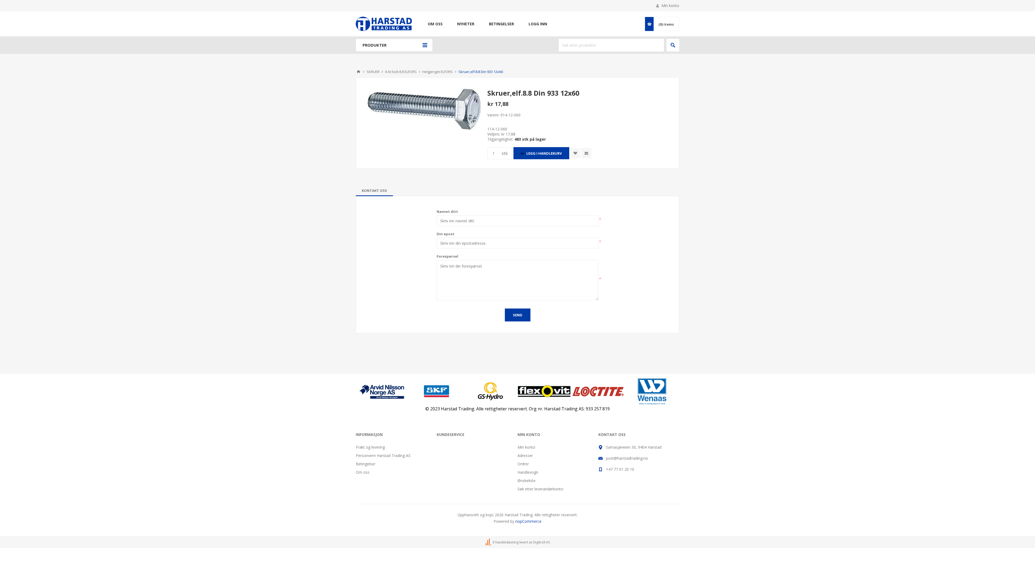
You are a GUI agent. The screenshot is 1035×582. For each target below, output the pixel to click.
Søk (673, 45)
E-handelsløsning (506, 542)
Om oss (363, 472)
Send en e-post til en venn (586, 153)
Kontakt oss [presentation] (374, 190)
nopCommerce (528, 521)
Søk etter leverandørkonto (540, 488)
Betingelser (365, 463)
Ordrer (523, 463)
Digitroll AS (541, 542)
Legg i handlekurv (544, 153)
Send (517, 315)
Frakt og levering (370, 447)
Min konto (670, 5)
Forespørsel (447, 256)
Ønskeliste (527, 480)
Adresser (525, 455)
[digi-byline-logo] (489, 542)
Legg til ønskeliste (575, 153)
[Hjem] (358, 71)
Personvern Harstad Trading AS (383, 455)
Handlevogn (528, 472)
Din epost (445, 233)
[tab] (374, 190)
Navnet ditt (447, 211)
